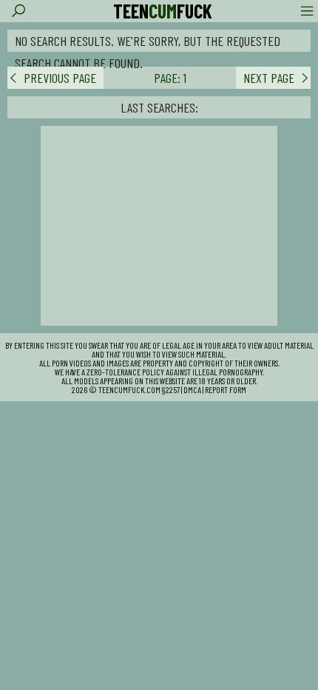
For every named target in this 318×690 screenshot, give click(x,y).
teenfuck (162, 11)
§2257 (171, 389)
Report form (225, 389)
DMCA (192, 389)
